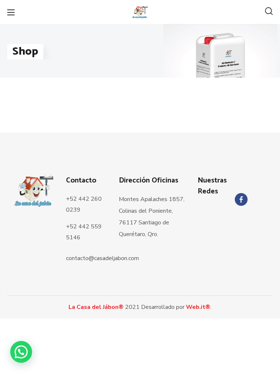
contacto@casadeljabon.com (102, 258)
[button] (269, 12)
